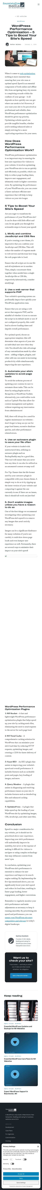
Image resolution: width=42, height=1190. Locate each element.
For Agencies (9, 1134)
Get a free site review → (21, 975)
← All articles (21, 16)
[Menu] (38, 4)
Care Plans (9, 1130)
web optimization (27, 74)
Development (9, 1127)
